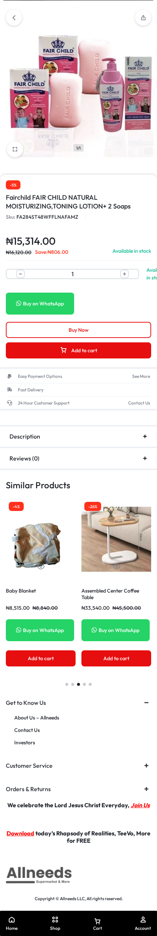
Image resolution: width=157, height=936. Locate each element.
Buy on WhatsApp (43, 303)
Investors (24, 743)
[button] (66, 684)
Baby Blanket (21, 590)
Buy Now (79, 330)
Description (24, 436)
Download (20, 833)
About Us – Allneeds (36, 718)
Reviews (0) (24, 458)
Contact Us (27, 730)
